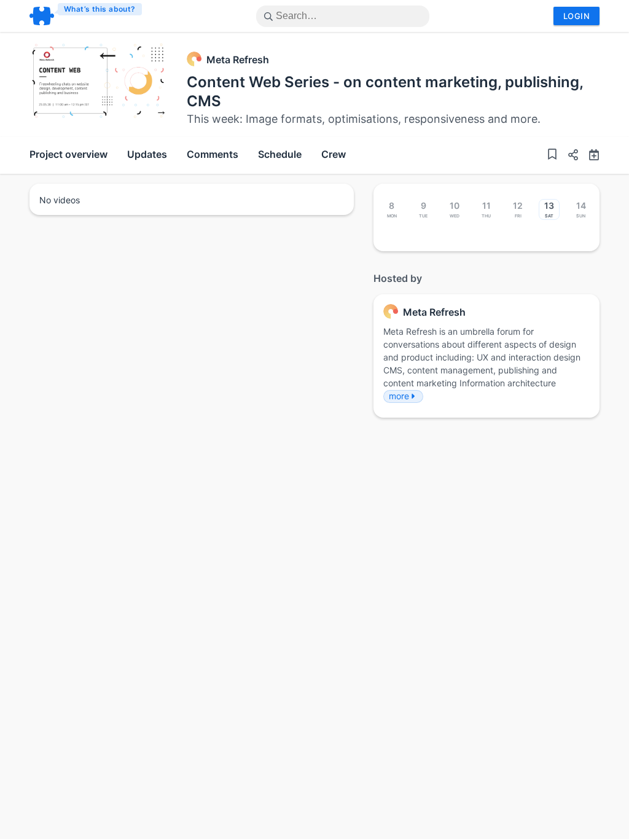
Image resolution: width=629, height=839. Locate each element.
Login (576, 16)
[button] (568, 156)
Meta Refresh (237, 59)
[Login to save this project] (552, 155)
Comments (212, 154)
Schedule (280, 154)
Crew (333, 154)
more (399, 396)
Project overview (68, 154)
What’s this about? (100, 9)
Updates (147, 154)
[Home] (86, 16)
